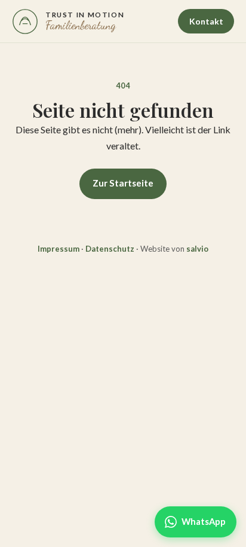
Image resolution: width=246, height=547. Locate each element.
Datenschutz (109, 248)
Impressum (58, 248)
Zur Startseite (123, 183)
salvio (197, 248)
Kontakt (206, 21)
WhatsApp (204, 521)
